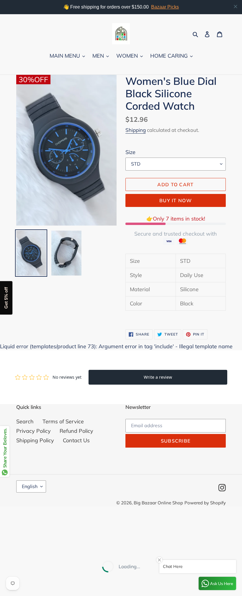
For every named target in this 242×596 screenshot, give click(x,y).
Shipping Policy (35, 440)
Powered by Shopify (205, 503)
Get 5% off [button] (6, 298)
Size (130, 152)
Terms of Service (63, 421)
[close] (235, 6)
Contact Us (76, 440)
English (29, 486)
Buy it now (175, 200)
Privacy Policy (33, 430)
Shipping (135, 130)
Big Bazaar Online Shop (158, 503)
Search (25, 421)
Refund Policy (76, 430)
